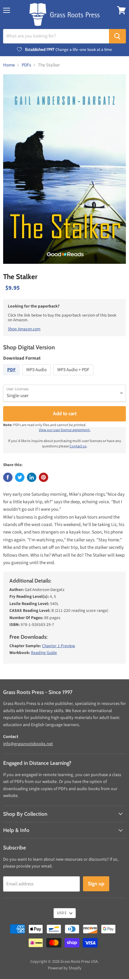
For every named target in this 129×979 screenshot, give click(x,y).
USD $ (61, 913)
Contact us (78, 446)
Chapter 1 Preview (58, 646)
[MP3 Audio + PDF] (74, 377)
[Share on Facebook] (8, 477)
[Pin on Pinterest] (43, 477)
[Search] (117, 36)
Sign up (96, 884)
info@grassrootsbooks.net (28, 744)
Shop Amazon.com (24, 329)
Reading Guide (44, 653)
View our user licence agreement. (64, 430)
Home (9, 65)
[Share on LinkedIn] (31, 477)
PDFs (26, 65)
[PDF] (12, 377)
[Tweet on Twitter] (19, 477)
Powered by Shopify (64, 968)
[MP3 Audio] (37, 377)
